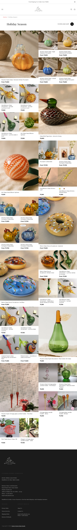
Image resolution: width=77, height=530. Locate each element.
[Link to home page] (10, 462)
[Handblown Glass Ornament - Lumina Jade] (28, 316)
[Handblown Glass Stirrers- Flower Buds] (67, 177)
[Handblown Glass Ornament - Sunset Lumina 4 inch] (9, 93)
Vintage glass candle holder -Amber (65, 413)
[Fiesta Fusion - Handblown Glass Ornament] (28, 344)
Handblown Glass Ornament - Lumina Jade (28, 328)
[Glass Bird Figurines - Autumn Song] (57, 109)
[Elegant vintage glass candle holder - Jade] (28, 427)
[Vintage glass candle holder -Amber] (67, 401)
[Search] (71, 9)
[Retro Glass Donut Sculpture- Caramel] (57, 220)
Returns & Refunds (6, 517)
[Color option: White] (62, 189)
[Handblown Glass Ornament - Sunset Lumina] (67, 288)
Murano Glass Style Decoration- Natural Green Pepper (67, 386)
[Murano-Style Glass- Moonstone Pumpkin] (67, 40)
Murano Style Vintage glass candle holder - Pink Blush (48, 385)
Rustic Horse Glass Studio (18, 526)
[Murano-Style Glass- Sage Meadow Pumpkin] (48, 40)
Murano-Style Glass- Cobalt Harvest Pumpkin (48, 79)
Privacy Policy (5, 508)
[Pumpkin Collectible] (48, 150)
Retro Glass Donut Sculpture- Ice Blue (12, 302)
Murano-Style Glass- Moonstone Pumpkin (65, 52)
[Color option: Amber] (64, 189)
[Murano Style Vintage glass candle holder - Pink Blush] (48, 372)
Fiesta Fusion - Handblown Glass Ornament (29, 356)
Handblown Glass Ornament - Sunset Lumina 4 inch (7, 107)
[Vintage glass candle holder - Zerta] (48, 401)
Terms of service (6, 511)
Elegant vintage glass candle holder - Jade (27, 440)
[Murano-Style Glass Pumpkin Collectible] (67, 150)
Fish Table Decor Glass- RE (9, 439)
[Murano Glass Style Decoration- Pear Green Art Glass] (57, 332)
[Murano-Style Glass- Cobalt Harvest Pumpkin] (48, 67)
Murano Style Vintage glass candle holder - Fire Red (16, 413)
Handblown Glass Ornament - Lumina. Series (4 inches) (67, 273)
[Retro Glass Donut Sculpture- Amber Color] (48, 260)
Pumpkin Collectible (46, 161)
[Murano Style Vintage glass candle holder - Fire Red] (19, 387)
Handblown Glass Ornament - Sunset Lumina (65, 301)
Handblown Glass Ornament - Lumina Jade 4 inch (9, 135)
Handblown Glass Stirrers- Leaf (47, 189)
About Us (20, 508)
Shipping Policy (6, 514)
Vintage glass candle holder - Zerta (46, 413)
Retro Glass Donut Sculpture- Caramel (51, 246)
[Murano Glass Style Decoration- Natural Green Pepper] (67, 372)
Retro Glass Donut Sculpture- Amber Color (47, 272)
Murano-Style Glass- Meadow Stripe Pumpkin (66, 79)
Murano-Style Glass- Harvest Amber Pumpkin (15, 80)
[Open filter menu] (72, 24)
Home (5, 17)
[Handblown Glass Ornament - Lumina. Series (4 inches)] (67, 260)
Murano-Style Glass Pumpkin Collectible (65, 162)
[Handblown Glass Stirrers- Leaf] (48, 177)
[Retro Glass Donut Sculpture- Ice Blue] (19, 275)
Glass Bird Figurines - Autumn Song (50, 136)
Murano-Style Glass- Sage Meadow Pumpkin (47, 52)
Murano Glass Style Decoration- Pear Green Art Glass (55, 358)
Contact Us (20, 511)
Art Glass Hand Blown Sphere (27, 134)
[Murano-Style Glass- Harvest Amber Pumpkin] (19, 54)
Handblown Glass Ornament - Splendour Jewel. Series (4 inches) (47, 301)
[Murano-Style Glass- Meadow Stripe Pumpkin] (67, 67)
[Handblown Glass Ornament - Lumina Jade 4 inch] (9, 122)
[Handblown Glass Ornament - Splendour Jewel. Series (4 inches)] (48, 288)
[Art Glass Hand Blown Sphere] (28, 122)
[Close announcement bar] (75, 2)
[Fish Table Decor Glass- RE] (9, 427)
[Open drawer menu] (2, 9)
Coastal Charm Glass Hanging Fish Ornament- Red (9, 357)
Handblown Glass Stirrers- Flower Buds (67, 191)
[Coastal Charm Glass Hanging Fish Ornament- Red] (9, 344)
